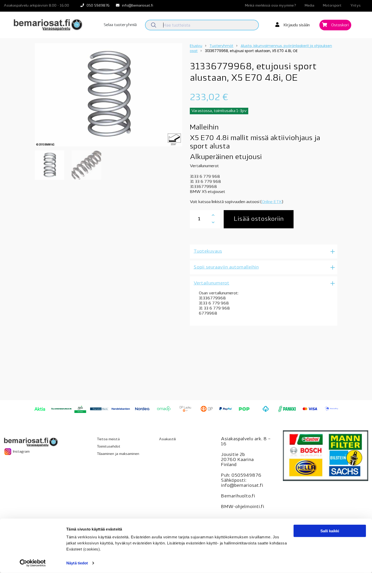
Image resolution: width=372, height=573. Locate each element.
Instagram (21, 452)
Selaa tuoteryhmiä (120, 25)
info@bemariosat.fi (137, 6)
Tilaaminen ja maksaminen (118, 454)
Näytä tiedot (77, 563)
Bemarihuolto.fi (238, 496)
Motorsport (332, 6)
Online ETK (272, 202)
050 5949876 (98, 6)
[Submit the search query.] (153, 25)
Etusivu (196, 45)
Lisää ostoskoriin (259, 219)
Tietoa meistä (108, 439)
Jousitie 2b (233, 455)
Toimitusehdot (108, 447)
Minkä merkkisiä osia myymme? (270, 6)
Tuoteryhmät (221, 45)
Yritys (355, 6)
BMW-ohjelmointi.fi (242, 507)
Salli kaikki (329, 531)
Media (309, 6)
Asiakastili (167, 439)
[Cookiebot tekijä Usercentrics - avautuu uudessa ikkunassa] (33, 563)
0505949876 (246, 475)
